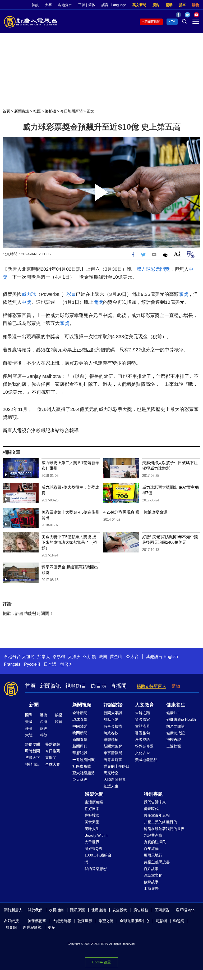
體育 (58, 721)
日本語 (50, 664)
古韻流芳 (142, 726)
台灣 (43, 721)
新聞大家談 (113, 713)
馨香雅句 (142, 733)
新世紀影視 (32, 927)
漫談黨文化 (153, 875)
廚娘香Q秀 (93, 848)
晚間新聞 (79, 733)
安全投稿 (119, 910)
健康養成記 (175, 733)
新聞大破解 (113, 746)
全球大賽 (52, 764)
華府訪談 (79, 753)
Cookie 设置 (101, 962)
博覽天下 (32, 757)
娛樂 (58, 715)
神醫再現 (173, 739)
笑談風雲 (142, 719)
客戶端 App (185, 910)
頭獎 (183, 294)
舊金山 (116, 656)
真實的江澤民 (155, 842)
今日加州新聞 (71, 111)
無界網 (11, 927)
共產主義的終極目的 (160, 822)
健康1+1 (173, 713)
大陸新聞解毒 (115, 779)
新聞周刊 (79, 746)
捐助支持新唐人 (151, 686)
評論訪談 (113, 705)
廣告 (156, 5)
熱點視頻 (52, 744)
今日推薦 (52, 751)
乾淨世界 (84, 921)
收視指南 (56, 910)
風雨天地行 (153, 855)
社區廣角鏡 (81, 766)
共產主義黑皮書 (157, 862)
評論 (29, 728)
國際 (29, 715)
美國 (29, 721)
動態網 (178, 921)
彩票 (155, 269)
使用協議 (98, 910)
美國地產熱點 (146, 760)
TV (173, 22)
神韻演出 (32, 764)
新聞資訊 (21, 111)
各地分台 (65, 5)
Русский (32, 664)
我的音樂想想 (96, 869)
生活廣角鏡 (94, 802)
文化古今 (142, 753)
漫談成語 (142, 739)
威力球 (143, 269)
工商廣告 (151, 888)
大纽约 (28, 656)
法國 (103, 656)
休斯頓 (89, 656)
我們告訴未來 (155, 802)
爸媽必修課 (144, 746)
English (171, 656)
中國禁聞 (79, 726)
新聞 (34, 705)
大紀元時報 (62, 921)
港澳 (43, 715)
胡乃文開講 (175, 726)
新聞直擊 (79, 739)
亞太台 (132, 656)
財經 (43, 728)
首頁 (6, 111)
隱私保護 (77, 910)
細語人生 (111, 786)
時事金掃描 (113, 726)
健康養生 (175, 705)
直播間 (119, 686)
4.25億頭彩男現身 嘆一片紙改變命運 (135, 512)
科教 (43, 735)
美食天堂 (92, 822)
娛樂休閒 (94, 794)
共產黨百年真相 (157, 815)
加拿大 (43, 656)
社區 (37, 111)
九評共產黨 (153, 835)
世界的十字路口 (117, 766)
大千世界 (92, 842)
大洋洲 (74, 656)
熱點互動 (111, 719)
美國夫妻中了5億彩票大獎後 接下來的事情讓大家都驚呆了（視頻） (69, 542)
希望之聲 (106, 921)
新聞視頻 (81, 705)
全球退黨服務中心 (134, 921)
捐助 (169, 5)
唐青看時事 (113, 760)
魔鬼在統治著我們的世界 (164, 829)
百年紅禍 (151, 848)
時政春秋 (111, 733)
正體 (81, 5)
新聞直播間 (152, 22)
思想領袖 (111, 739)
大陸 (29, 735)
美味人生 (92, 829)
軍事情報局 (113, 753)
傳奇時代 (151, 808)
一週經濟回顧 (83, 760)
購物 (195, 5)
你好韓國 (92, 815)
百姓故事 (151, 869)
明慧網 (161, 921)
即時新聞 (32, 751)
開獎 (165, 269)
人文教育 (144, 705)
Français (12, 664)
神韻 (35, 5)
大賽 (48, 5)
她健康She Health (181, 719)
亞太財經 (79, 779)
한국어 (66, 664)
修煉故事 (151, 882)
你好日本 (92, 808)
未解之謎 (142, 713)
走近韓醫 (173, 746)
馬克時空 (111, 773)
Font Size (177, 253)
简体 (91, 5)
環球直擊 (79, 719)
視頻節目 (75, 686)
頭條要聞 (32, 744)
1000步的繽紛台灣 (98, 858)
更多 (51, 927)
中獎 (26, 302)
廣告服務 (140, 910)
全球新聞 (79, 713)
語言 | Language (114, 5)
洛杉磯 (50, 111)
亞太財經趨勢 (83, 773)
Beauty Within (96, 835)
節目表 (99, 686)
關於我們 (35, 910)
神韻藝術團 (37, 921)
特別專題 (153, 794)
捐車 (182, 5)
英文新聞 (139, 5)
